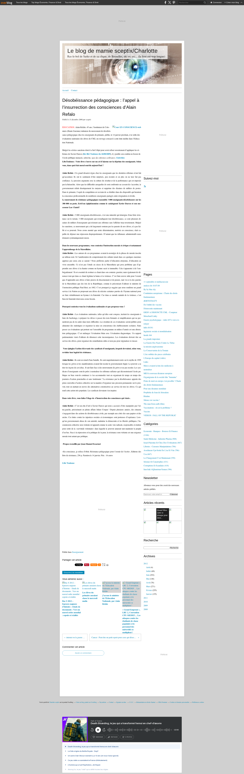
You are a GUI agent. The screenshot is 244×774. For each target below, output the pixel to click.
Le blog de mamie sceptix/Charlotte (112, 51)
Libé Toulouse (68, 462)
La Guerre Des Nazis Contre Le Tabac (159, 342)
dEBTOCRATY (150, 300)
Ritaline (147, 396)
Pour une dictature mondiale (155, 388)
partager (114, 737)
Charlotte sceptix (54, 702)
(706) (161, 450)
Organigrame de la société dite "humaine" (160, 377)
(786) (160, 446)
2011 (146, 597)
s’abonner (99, 737)
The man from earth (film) (154, 403)
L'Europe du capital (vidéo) (155, 358)
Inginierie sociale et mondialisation (157, 331)
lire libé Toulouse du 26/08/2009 (96, 153)
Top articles (102, 702)
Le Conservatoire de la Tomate (156, 350)
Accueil (65, 90)
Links (146, 361)
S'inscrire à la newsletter (73, 573)
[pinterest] (173, 2)
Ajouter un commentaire (83, 653)
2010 (146, 601)
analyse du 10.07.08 (152, 285)
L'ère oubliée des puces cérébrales (157, 354)
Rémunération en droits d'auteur (145, 702)
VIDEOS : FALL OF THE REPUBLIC (160, 415)
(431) (156, 461)
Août (148, 567)
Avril (148, 582)
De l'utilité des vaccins (153, 304)
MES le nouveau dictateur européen (158, 373)
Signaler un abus (121, 702)
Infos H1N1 (148, 327)
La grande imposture (152, 339)
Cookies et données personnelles (179, 702)
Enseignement (77, 552)
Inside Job (148, 335)
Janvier (149, 594)
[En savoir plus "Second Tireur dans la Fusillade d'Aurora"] (175, 514)
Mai (147, 578)
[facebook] (165, 2)
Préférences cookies (198, 702)
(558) (159, 458)
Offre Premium (162, 702)
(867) (163, 442)
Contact (74, 90)
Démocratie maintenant (153, 308)
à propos (128, 737)
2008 (146, 609)
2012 (146, 563)
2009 (146, 605)
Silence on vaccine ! (152, 400)
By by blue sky (150, 289)
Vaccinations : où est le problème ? (157, 407)
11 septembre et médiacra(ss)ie (156, 281)
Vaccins (147, 411)
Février (149, 590)
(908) (160, 438)
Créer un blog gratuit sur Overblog (86, 702)
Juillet (148, 571)
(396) (158, 469)
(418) (156, 465)
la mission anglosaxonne (153, 346)
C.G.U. (131, 702)
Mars (148, 586)
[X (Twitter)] (169, 2)
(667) (148, 454)
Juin (147, 575)
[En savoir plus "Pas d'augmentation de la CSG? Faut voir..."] (162, 527)
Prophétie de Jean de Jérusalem (156, 392)
